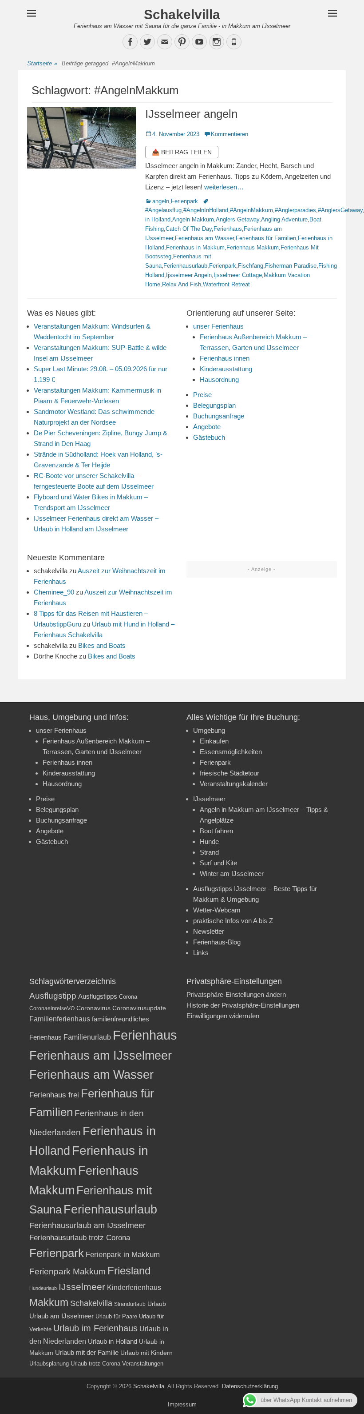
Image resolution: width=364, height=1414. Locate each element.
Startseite (42, 63)
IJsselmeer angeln (191, 114)
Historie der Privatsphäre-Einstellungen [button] (242, 1005)
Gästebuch (209, 437)
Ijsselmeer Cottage (238, 275)
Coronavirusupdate (139, 1008)
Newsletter (208, 931)
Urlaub (156, 1303)
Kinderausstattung (226, 369)
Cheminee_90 (54, 592)
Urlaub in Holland (112, 1341)
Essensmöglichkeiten (231, 751)
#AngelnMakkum (251, 210)
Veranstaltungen (142, 1364)
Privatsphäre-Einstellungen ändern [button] (236, 994)
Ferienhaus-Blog (217, 942)
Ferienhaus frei (54, 1095)
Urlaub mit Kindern (146, 1352)
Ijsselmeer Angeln (189, 275)
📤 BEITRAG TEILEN (182, 152)
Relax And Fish (181, 284)
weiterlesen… (224, 187)
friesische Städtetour (229, 773)
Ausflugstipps (97, 996)
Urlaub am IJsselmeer (61, 1316)
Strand (209, 852)
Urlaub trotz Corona (95, 1363)
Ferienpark (184, 201)
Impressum (182, 1404)
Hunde (209, 841)
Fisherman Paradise (291, 265)
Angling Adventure (284, 219)
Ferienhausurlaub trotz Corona (79, 1237)
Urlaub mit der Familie (87, 1352)
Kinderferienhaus (134, 1287)
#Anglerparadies (295, 210)
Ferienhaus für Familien (266, 238)
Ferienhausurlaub (185, 265)
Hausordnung (219, 379)
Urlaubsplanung (49, 1363)
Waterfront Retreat (226, 284)
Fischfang (250, 265)
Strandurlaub (130, 1304)
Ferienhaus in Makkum (195, 247)
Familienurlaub (87, 1037)
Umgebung (209, 730)
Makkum (48, 1302)
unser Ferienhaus (218, 326)
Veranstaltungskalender (234, 783)
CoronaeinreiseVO (52, 1008)
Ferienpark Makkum (67, 1271)
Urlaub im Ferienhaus (95, 1328)
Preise (202, 394)
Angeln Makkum (193, 219)
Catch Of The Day (189, 228)
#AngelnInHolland (205, 210)
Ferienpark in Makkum (123, 1254)
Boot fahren (216, 831)
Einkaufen (214, 741)
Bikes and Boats (102, 645)
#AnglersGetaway (340, 210)
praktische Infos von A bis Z (233, 920)
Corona (128, 996)
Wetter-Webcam (217, 910)
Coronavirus (93, 1008)
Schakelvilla (182, 14)
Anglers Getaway (237, 219)
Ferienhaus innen (224, 358)
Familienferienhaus (59, 1019)
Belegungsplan (214, 405)
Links (201, 952)
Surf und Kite (218, 863)
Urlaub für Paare (116, 1316)
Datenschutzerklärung (250, 1386)
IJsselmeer (209, 799)
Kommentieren (229, 134)
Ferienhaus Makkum (252, 247)
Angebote (207, 426)
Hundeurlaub (43, 1288)
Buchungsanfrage (218, 416)
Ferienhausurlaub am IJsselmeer (87, 1225)
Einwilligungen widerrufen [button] (222, 1016)
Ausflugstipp (52, 995)
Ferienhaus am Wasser (204, 238)
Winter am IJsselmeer (232, 873)
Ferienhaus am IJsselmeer (100, 1055)
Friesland (128, 1271)
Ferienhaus (228, 228)
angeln (160, 201)
